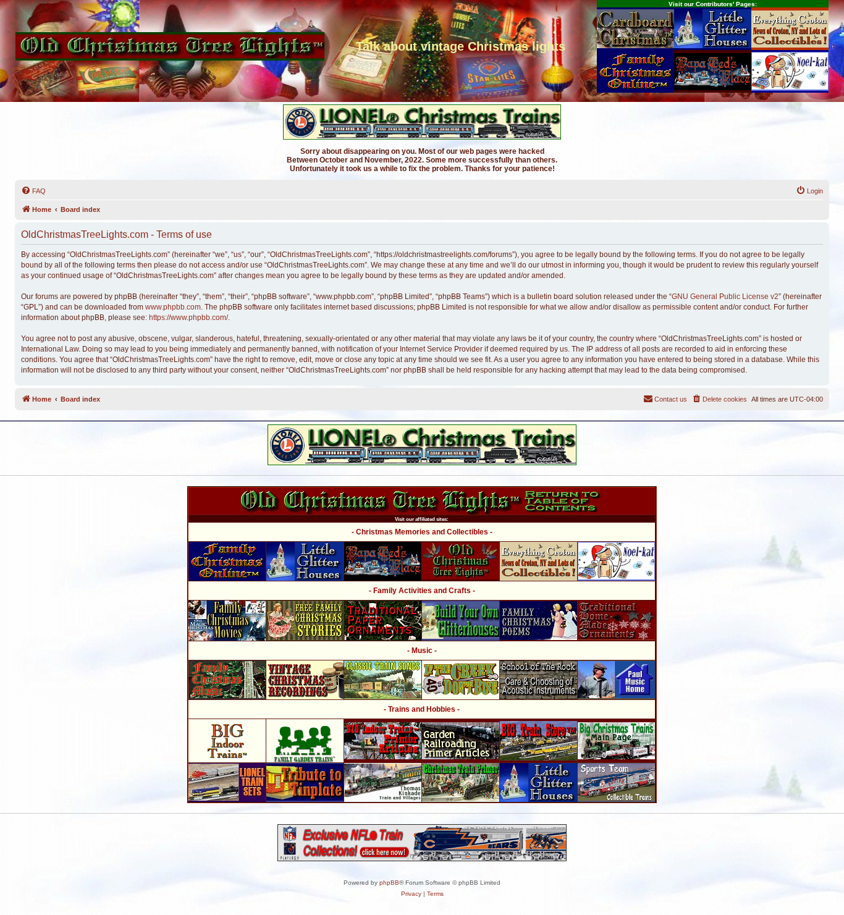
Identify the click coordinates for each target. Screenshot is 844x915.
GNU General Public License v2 (725, 296)
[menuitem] (33, 190)
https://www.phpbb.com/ (188, 317)
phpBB (389, 882)
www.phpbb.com (173, 307)
